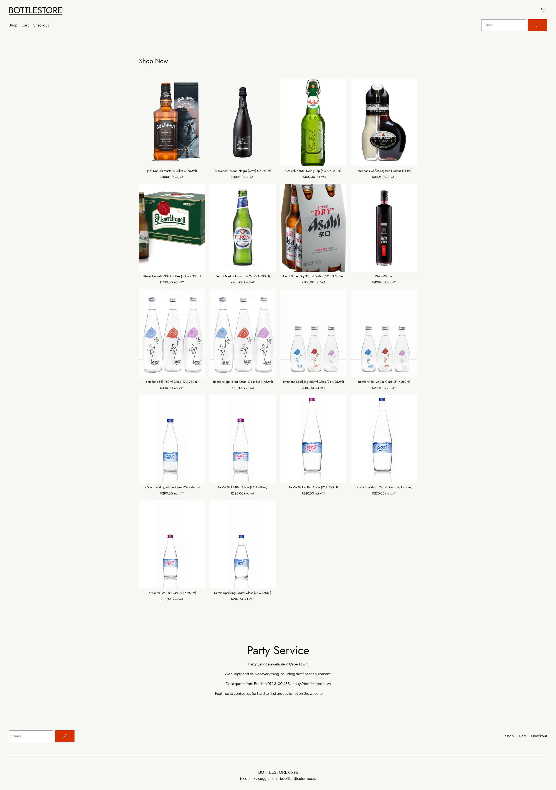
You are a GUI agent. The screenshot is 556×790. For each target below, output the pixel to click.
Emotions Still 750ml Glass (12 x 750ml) (172, 382)
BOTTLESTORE (35, 10)
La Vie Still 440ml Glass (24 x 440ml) (242, 487)
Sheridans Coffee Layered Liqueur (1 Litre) (384, 171)
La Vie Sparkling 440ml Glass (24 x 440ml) (172, 487)
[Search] (537, 25)
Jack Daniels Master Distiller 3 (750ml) (172, 171)
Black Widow (383, 276)
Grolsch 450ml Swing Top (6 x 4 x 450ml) (313, 171)
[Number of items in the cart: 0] (542, 10)
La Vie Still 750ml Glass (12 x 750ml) (313, 487)
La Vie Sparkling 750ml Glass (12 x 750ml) (384, 487)
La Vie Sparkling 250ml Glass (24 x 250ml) (242, 593)
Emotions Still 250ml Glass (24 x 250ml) (383, 382)
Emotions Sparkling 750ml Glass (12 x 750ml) (242, 382)
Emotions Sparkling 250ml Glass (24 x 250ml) (313, 382)
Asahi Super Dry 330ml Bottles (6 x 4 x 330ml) (313, 276)
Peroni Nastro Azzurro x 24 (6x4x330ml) (242, 276)
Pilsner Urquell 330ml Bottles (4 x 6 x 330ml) (172, 276)
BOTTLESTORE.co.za (278, 772)
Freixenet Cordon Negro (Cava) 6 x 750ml (243, 171)
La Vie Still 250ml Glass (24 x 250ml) (172, 593)
